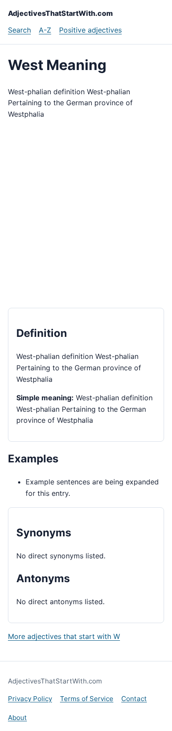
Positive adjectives (90, 30)
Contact (134, 698)
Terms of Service (86, 698)
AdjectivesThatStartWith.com (60, 13)
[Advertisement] (86, 214)
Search (19, 30)
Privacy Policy (30, 698)
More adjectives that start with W (64, 636)
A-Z (45, 30)
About (17, 717)
